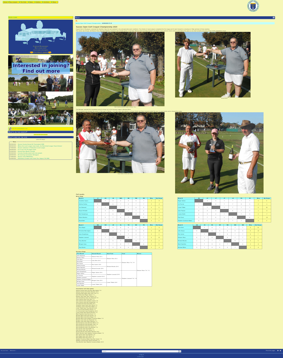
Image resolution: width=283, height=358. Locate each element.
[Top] (281, 108)
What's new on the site (40, 137)
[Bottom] (281, 113)
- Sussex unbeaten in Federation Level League (31, 147)
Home (5, 2)
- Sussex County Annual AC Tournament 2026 (30, 144)
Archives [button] (47, 2)
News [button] (31, 2)
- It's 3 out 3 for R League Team (26, 149)
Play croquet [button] (13, 2)
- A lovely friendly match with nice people (29, 153)
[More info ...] (149, 356)
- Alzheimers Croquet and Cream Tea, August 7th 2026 (33, 158)
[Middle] (281, 110)
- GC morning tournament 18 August (28, 154)
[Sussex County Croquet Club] (253, 5)
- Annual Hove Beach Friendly (26, 151)
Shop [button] (54, 2)
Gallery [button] (38, 2)
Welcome (12, 350)
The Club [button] (23, 2)
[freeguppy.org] (133, 356)
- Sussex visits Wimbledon (25, 156)
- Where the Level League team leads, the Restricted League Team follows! (39, 146)
